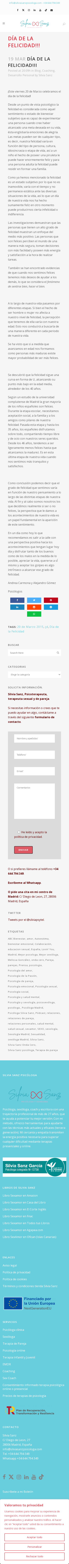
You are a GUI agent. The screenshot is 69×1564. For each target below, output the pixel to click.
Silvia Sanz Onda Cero (22, 1044)
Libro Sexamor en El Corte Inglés (24, 1209)
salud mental (45, 1023)
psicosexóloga (46, 1002)
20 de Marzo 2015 (30, 627)
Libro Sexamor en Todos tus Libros (26, 1223)
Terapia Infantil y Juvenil (19, 1357)
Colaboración (43, 944)
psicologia (35, 965)
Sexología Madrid (19, 1034)
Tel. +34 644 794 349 (16, 1454)
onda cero (37, 959)
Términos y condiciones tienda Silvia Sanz (30, 1286)
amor (30, 938)
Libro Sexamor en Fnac (18, 1216)
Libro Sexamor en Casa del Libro (24, 1202)
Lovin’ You (48, 949)
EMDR (7, 1364)
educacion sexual (19, 949)
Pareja (49, 959)
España (35, 949)
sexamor (30, 1028)
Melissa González (19, 959)
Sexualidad (38, 1034)
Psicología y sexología (21, 1002)
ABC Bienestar (16, 938)
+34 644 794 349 (51, 2)
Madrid (12, 954)
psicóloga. (14, 1007)
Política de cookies (15, 1279)
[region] (34, 1531)
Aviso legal (10, 1265)
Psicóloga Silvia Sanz (21, 1013)
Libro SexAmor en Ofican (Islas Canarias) (29, 1237)
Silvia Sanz (45, 75)
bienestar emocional (20, 944)
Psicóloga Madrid (32, 1007)
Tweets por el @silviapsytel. (26, 920)
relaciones (53, 1013)
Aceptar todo (34, 1537)
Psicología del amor (20, 970)
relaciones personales (22, 1023)
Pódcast (40, 1013)
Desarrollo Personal (21, 75)
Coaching (48, 71)
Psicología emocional (21, 986)
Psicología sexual (46, 986)
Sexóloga (9, 1337)
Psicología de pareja (20, 981)
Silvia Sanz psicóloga (21, 1050)
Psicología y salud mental (23, 997)
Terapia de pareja (47, 1050)
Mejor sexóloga (48, 954)
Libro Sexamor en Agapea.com (23, 1230)
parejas (13, 965)
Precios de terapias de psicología (24, 1396)
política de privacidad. (28, 837)
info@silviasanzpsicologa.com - (26, 2)
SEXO (41, 1028)
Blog (37, 71)
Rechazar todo (34, 1556)
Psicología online (14, 1350)
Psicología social (18, 991)
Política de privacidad (16, 1272)
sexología (51, 1028)
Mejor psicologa (28, 954)
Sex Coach (9, 1378)
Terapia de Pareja (14, 1344)
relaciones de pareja (21, 1018)
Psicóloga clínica (13, 1330)
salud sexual (16, 1028)
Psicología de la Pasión (22, 975)
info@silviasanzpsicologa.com (22, 1449)
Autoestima (42, 938)
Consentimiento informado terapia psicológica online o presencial (33, 1387)
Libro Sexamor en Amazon (20, 1195)
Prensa (23, 965)
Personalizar (34, 1546)
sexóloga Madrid (18, 1039)
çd (46, 627)
